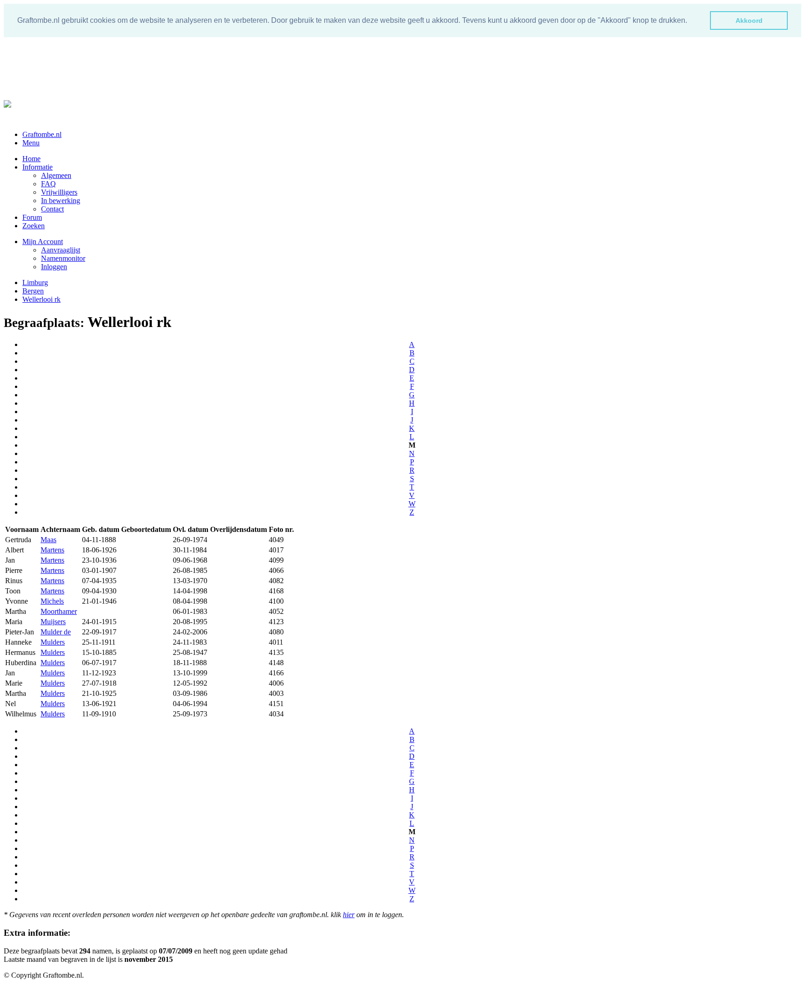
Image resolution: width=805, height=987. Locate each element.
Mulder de (56, 632)
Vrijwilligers (59, 192)
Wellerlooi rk (41, 299)
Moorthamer (59, 611)
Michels (52, 601)
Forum (32, 217)
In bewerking (60, 200)
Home (31, 159)
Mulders (53, 642)
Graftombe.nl (41, 134)
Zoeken (33, 226)
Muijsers (53, 622)
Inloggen (54, 267)
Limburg (35, 282)
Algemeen (56, 175)
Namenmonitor (63, 258)
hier (349, 915)
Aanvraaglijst (60, 250)
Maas (48, 540)
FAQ (48, 184)
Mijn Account (42, 241)
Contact (52, 209)
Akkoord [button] (749, 20)
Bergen (33, 291)
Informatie (37, 167)
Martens (52, 550)
